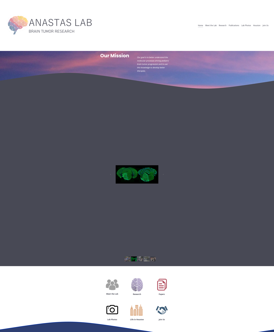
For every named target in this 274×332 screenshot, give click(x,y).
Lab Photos (246, 25)
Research (222, 25)
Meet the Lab (211, 25)
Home (200, 25)
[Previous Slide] (111, 174)
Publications (234, 25)
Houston (256, 25)
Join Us (266, 25)
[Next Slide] (163, 174)
